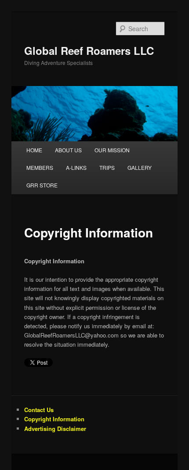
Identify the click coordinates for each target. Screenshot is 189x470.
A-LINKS (76, 167)
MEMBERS (39, 167)
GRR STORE (42, 185)
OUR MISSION (112, 150)
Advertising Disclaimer (55, 428)
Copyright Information (54, 419)
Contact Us (39, 409)
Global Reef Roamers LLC (89, 50)
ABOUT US (68, 150)
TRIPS (107, 167)
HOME (34, 150)
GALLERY (139, 167)
